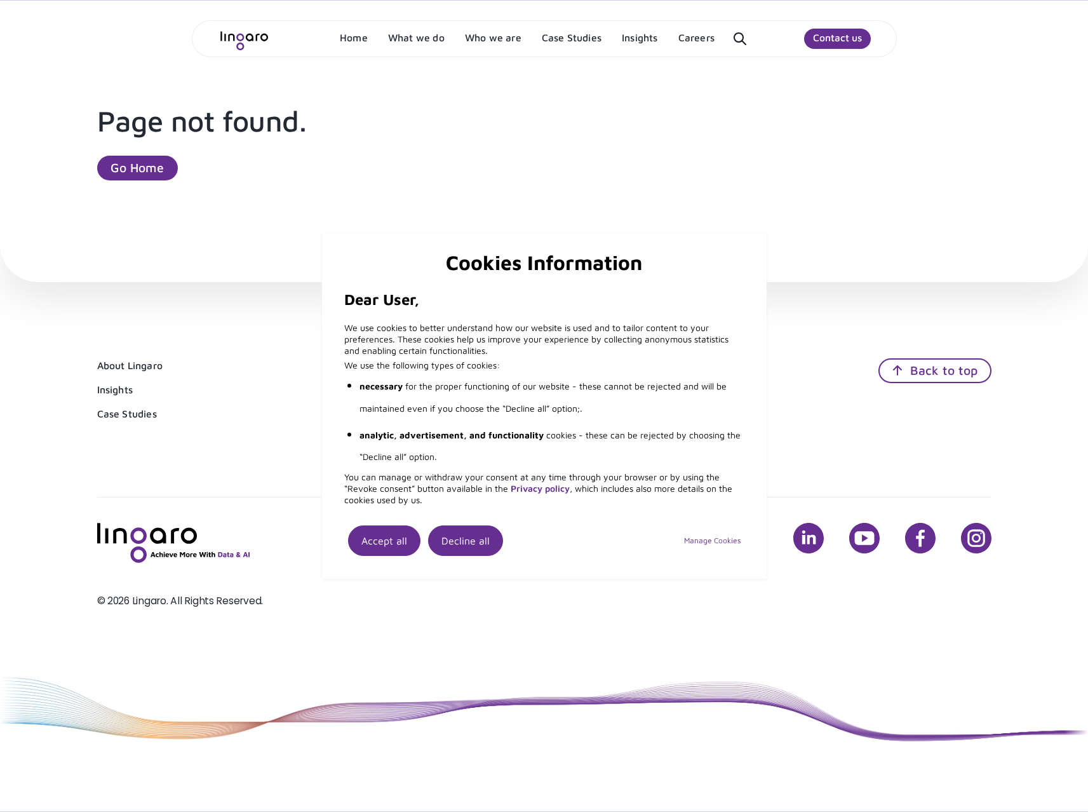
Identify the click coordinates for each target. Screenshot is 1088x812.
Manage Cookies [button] (712, 540)
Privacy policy (540, 488)
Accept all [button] (384, 540)
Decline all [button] (465, 540)
